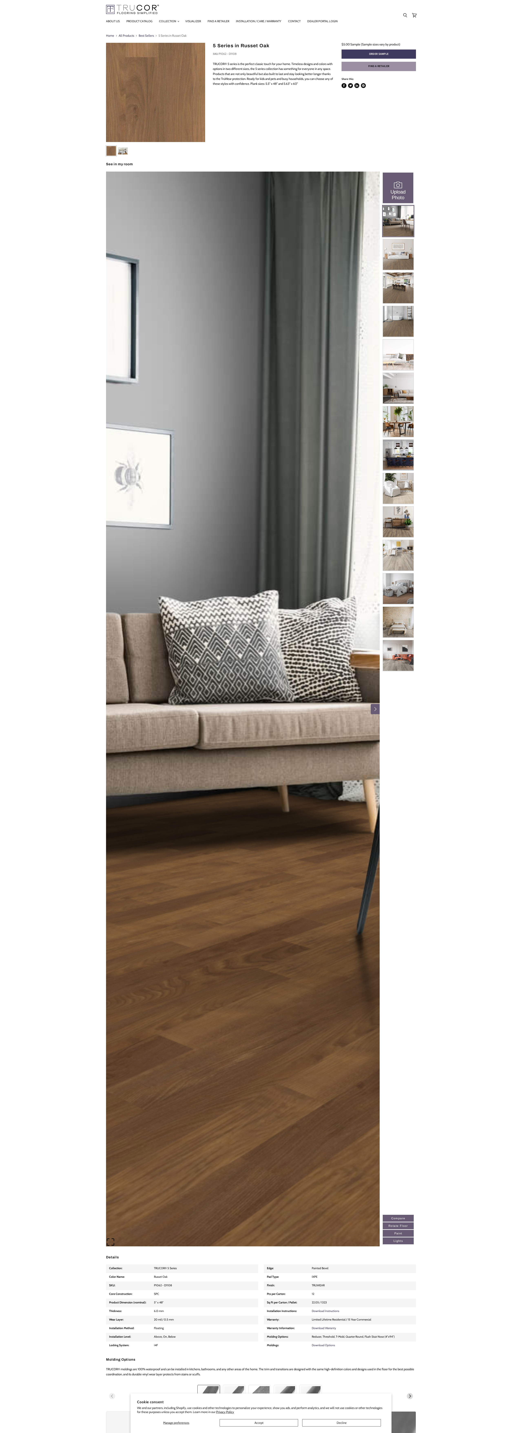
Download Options (323, 1345)
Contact (294, 21)
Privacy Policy (225, 1412)
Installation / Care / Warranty (258, 21)
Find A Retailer (218, 21)
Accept (258, 1423)
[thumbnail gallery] (111, 151)
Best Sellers (146, 35)
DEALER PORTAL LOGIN (322, 21)
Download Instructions (325, 1311)
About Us (113, 21)
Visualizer (193, 21)
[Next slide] (410, 1396)
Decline (342, 1423)
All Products (126, 35)
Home (110, 35)
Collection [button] (168, 21)
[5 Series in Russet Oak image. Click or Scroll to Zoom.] (155, 92)
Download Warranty (324, 1328)
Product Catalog (139, 21)
